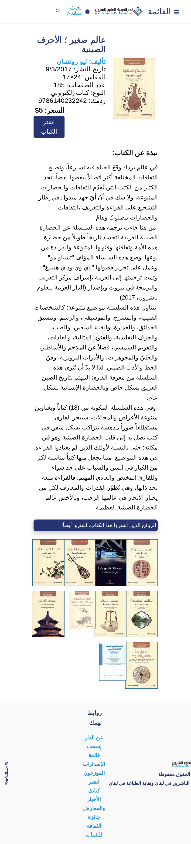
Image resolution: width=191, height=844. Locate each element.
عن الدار (94, 737)
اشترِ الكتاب (49, 127)
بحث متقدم (74, 10)
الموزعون (94, 773)
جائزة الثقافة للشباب (94, 826)
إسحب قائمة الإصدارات (94, 755)
